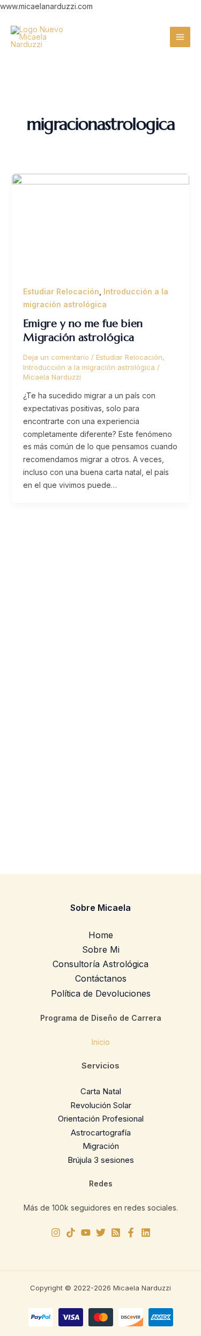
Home (100, 935)
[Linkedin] (146, 1232)
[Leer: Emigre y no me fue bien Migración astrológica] (101, 222)
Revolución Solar (100, 1105)
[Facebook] (131, 1232)
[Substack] (116, 1232)
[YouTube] (86, 1232)
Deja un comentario (56, 357)
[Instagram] (56, 1232)
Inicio (101, 1041)
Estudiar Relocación (61, 291)
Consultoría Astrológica (100, 964)
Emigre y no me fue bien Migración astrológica (83, 330)
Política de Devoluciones (101, 993)
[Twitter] (101, 1232)
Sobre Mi (101, 949)
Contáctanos (100, 978)
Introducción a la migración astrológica (89, 367)
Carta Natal (100, 1091)
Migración (101, 1146)
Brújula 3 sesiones (101, 1160)
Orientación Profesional (101, 1119)
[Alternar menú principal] (180, 37)
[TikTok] (71, 1232)
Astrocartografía (101, 1132)
